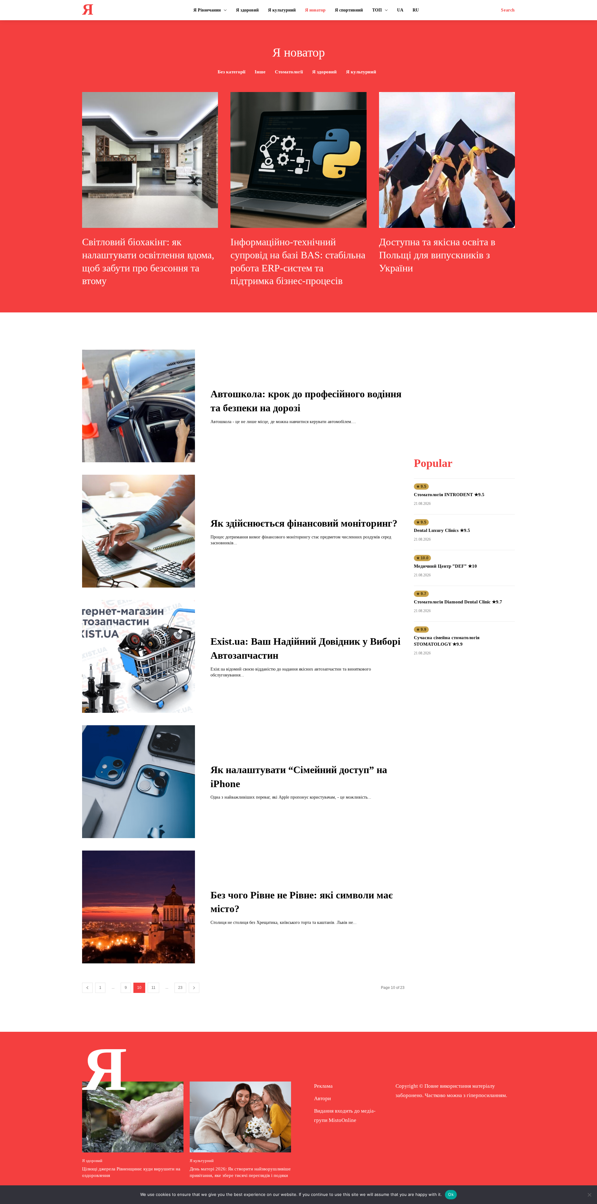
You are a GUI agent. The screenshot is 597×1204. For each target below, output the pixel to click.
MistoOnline (342, 1120)
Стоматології (289, 71)
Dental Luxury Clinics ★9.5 (442, 530)
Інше (260, 71)
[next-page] (194, 988)
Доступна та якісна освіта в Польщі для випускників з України (437, 254)
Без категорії (231, 71)
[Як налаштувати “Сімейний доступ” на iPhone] (138, 781)
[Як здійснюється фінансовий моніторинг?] (138, 531)
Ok (451, 1194)
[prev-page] (87, 988)
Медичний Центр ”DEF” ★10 (445, 566)
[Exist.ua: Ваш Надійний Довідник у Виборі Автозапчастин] (138, 656)
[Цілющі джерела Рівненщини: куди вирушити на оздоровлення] (132, 1117)
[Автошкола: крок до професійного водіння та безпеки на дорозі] (138, 406)
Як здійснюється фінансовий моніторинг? (304, 523)
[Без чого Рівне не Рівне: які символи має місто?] (138, 907)
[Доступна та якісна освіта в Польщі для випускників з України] (447, 160)
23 (180, 987)
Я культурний (361, 71)
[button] (508, 10)
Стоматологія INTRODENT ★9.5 (449, 494)
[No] (589, 1195)
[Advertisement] (464, 388)
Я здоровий (324, 71)
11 (153, 987)
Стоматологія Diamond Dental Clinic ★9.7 (458, 601)
